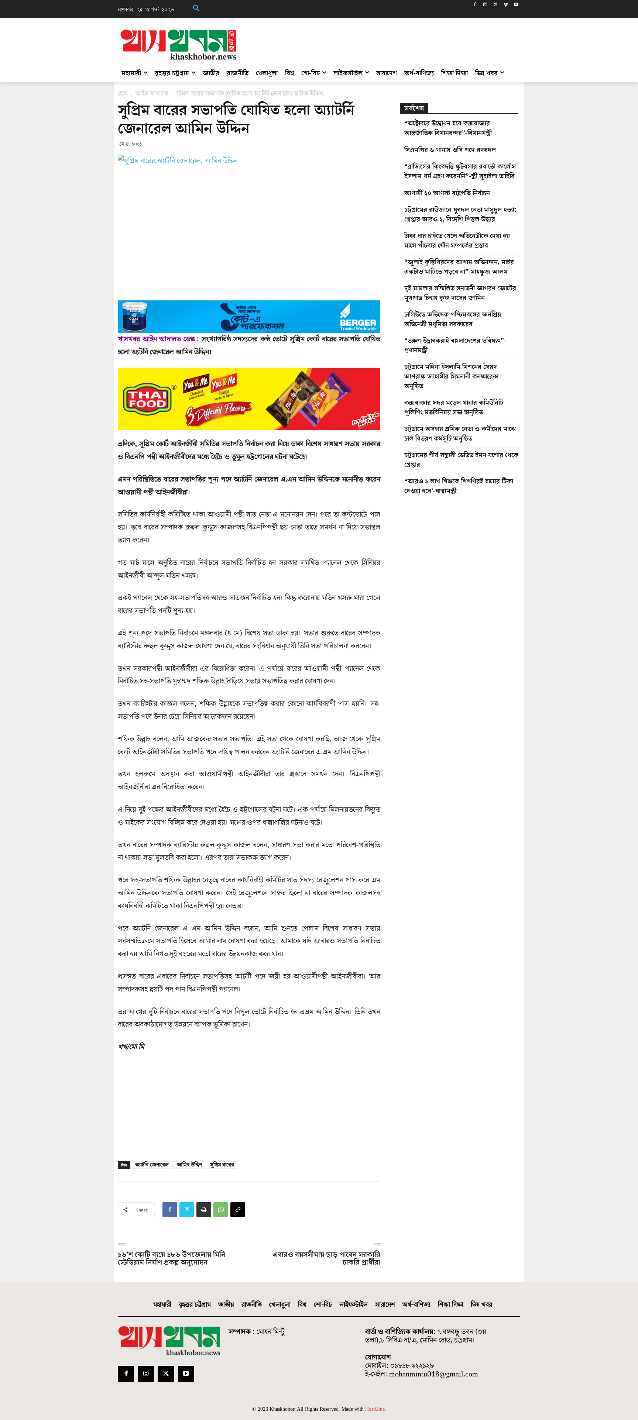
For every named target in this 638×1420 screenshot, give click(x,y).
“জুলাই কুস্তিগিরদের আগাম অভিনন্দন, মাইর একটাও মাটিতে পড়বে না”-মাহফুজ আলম (459, 267)
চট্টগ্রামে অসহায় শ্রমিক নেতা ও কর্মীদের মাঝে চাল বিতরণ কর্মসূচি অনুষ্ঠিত (460, 433)
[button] (196, 9)
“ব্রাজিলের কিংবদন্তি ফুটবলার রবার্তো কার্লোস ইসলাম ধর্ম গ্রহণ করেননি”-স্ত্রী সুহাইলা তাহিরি (460, 171)
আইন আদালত (152, 93)
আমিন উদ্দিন (189, 1165)
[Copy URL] (237, 1209)
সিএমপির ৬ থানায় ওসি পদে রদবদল (450, 150)
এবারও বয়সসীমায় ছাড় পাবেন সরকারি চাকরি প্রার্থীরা (326, 1258)
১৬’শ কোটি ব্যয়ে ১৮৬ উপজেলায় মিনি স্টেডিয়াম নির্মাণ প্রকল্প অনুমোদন (171, 1258)
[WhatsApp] (220, 1209)
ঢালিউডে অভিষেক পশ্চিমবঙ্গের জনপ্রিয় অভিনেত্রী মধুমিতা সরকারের (452, 319)
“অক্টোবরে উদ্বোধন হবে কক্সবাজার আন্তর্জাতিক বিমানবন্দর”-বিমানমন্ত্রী (448, 128)
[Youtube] (516, 5)
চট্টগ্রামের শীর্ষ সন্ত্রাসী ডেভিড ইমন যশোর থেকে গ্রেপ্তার (461, 460)
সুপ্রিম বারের (222, 1165)
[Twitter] (495, 5)
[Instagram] (485, 5)
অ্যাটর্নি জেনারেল (152, 1165)
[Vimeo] (505, 5)
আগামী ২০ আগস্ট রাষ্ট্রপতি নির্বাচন (447, 193)
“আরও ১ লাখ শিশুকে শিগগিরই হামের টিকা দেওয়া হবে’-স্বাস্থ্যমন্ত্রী (458, 486)
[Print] (203, 1209)
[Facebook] (475, 5)
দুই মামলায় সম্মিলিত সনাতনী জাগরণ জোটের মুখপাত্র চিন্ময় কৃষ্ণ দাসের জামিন (460, 293)
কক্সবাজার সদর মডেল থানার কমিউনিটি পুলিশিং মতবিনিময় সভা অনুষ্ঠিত (454, 407)
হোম (123, 93)
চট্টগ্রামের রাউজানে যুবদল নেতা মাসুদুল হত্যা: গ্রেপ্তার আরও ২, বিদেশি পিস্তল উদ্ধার (460, 214)
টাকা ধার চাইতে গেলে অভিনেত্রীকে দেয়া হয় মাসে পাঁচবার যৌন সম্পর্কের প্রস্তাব (457, 240)
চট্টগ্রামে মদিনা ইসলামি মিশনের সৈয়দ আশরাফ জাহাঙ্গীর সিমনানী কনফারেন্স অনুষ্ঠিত (451, 376)
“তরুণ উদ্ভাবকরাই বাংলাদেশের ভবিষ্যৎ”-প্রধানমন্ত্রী (455, 345)
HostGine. (375, 1409)
